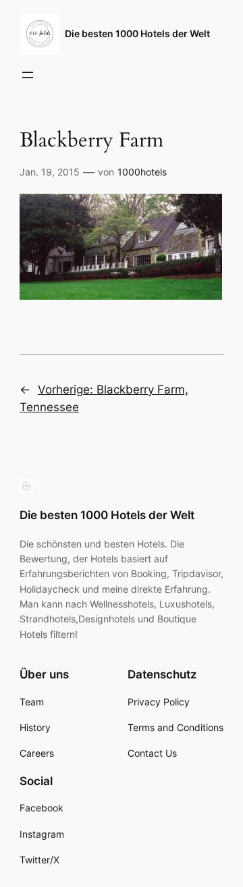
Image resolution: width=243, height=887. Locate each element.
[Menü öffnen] (28, 75)
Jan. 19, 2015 (50, 172)
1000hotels (142, 172)
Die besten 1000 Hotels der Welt (137, 33)
